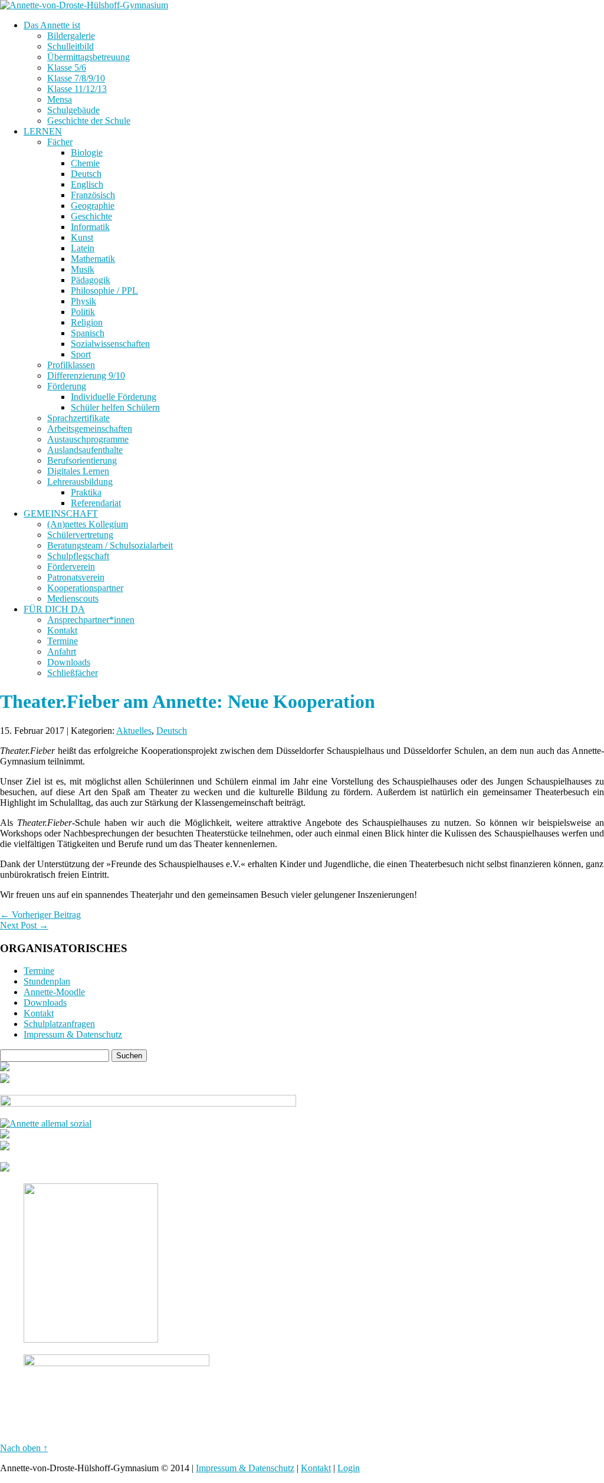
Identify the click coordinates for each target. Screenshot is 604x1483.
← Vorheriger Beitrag (40, 915)
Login (348, 1468)
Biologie (87, 152)
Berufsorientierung (82, 460)
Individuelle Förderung (113, 397)
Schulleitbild (70, 46)
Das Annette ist (52, 25)
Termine (62, 641)
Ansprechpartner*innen (90, 620)
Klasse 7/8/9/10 (76, 78)
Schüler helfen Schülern (115, 407)
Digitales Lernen (78, 471)
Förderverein (71, 567)
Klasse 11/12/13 (77, 89)
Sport (81, 354)
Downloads (68, 662)
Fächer (60, 142)
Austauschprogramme (88, 439)
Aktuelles (134, 731)
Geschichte (91, 216)
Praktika (86, 492)
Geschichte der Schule (88, 121)
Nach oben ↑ (24, 1448)
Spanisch (87, 333)
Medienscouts (73, 598)
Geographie (92, 206)
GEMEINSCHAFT (61, 513)
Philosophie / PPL (104, 291)
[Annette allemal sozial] (45, 1123)
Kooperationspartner (85, 588)
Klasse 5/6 (66, 68)
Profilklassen (71, 365)
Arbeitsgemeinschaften (89, 429)
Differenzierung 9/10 (86, 375)
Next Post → (24, 925)
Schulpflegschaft (78, 556)
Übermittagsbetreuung (88, 57)
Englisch (87, 184)
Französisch (93, 195)
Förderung (66, 386)
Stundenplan (47, 981)
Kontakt (62, 630)
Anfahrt (61, 652)
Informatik (90, 227)
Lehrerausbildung (80, 482)
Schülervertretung (80, 535)
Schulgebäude (73, 110)
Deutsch (86, 174)
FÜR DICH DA (54, 609)
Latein (82, 248)
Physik (83, 301)
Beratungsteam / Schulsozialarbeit (110, 545)
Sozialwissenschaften (110, 344)
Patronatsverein (75, 577)
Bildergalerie (71, 36)
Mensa (59, 99)
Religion (87, 322)
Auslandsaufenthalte (85, 450)
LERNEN (43, 131)
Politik (83, 312)
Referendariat (96, 503)
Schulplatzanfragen (59, 1024)
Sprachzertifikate (78, 418)
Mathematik (93, 259)
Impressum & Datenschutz (73, 1034)
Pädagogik (90, 280)
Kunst (82, 237)
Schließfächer (72, 673)
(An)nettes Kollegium (87, 524)
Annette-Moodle (54, 992)
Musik (82, 269)
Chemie (85, 163)
